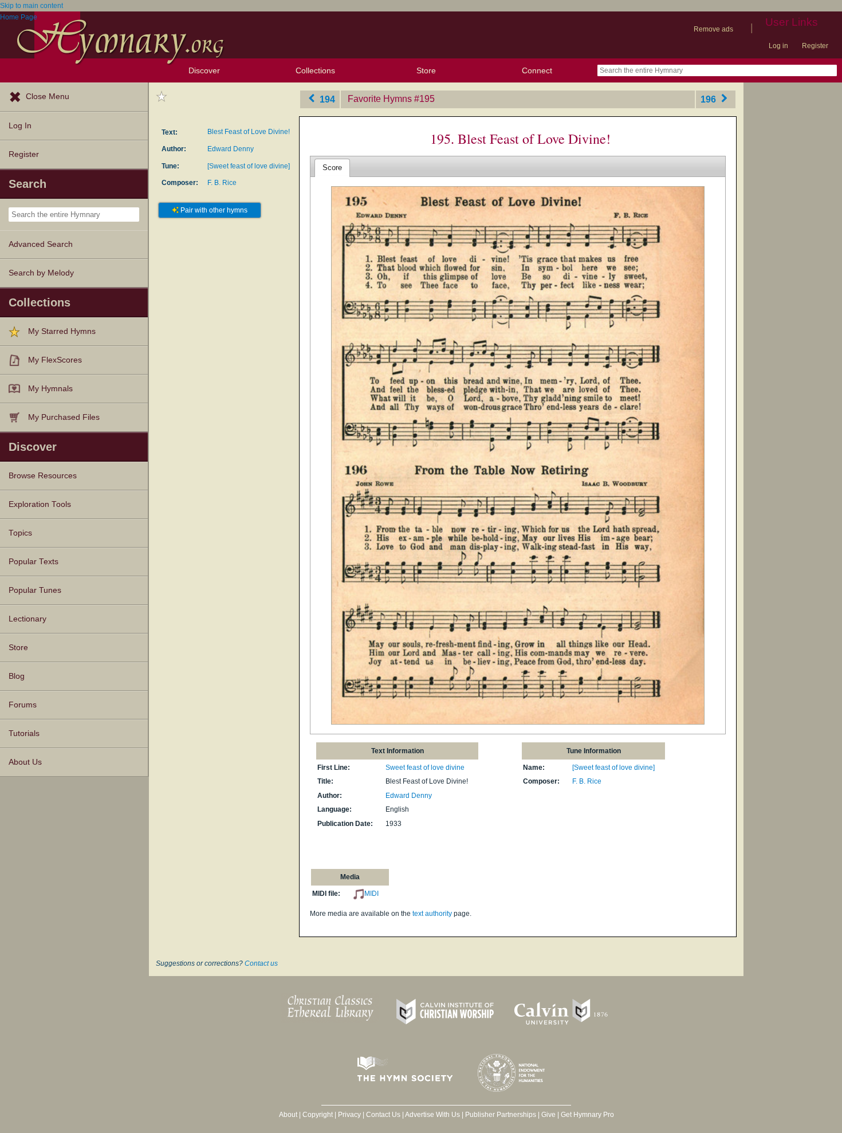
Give (548, 1115)
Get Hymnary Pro (587, 1115)
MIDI (371, 894)
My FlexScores (55, 360)
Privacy (349, 1115)
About (288, 1115)
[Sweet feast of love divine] (248, 166)
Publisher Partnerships (500, 1115)
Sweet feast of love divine (425, 768)
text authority (432, 914)
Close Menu (47, 96)
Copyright (317, 1115)
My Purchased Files (64, 417)
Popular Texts (33, 561)
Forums (23, 705)
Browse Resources (43, 475)
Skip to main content (31, 6)
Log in (778, 46)
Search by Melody (41, 273)
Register (815, 46)
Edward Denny (230, 149)
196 (709, 99)
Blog (17, 676)
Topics (20, 533)
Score (332, 167)
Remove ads (713, 29)
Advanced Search (41, 244)
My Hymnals (50, 388)
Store (426, 70)
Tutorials (24, 733)
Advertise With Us (432, 1115)
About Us (25, 762)
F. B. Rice (222, 183)
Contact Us (383, 1115)
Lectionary (27, 619)
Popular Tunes (35, 590)
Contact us (261, 963)
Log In (20, 125)
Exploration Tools (40, 504)
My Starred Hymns (62, 331)
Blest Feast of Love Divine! (248, 132)
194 (326, 99)
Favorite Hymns (380, 99)
